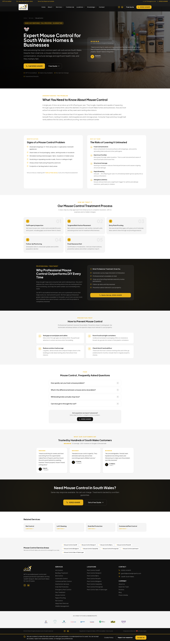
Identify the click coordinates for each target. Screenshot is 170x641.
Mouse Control (60, 595)
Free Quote (130, 7)
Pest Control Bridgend (94, 581)
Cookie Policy (108, 637)
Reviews (121, 590)
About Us (122, 584)
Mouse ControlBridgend (71, 548)
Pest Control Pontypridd (95, 587)
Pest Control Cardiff (93, 570)
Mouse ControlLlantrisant (130, 548)
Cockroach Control (61, 578)
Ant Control (59, 570)
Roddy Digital (142, 631)
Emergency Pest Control (63, 590)
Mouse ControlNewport (89, 545)
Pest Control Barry (93, 576)
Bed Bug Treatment (61, 573)
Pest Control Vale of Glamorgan (97, 590)
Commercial (70, 7)
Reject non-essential (125, 637)
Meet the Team (124, 587)
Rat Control (59, 601)
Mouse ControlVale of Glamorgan (74, 552)
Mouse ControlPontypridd (110, 548)
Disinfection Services (62, 584)
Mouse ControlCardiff (70, 545)
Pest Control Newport (94, 573)
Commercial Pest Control (63, 581)
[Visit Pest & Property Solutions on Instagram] (119, 7)
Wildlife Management (62, 606)
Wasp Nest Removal (61, 603)
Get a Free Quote (94, 502)
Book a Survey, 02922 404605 (112, 295)
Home (43, 7)
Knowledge (91, 7)
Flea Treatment (60, 592)
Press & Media (123, 595)
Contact (101, 7)
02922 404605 (163, 1)
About (50, 7)
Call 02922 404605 (35, 66)
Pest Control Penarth (94, 578)
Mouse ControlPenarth (124, 545)
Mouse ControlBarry (106, 545)
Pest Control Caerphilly (94, 584)
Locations (79, 7)
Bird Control (59, 576)
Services (59, 7)
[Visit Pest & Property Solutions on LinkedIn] (122, 7)
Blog (120, 592)
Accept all (140, 637)
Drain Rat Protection (61, 587)
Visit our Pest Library (51, 173)
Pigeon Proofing (60, 598)
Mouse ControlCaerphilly (90, 548)
